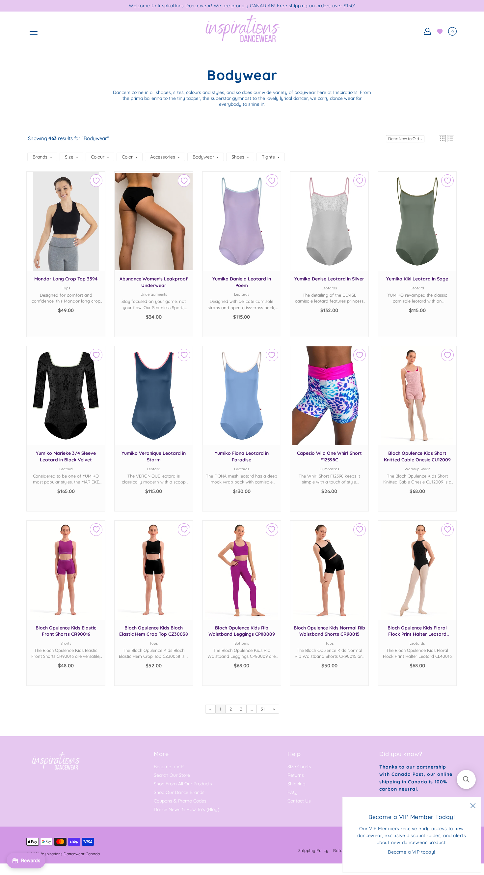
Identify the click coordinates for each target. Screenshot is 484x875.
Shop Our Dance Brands (179, 792)
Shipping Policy (313, 850)
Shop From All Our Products (183, 784)
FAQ (292, 792)
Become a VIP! (169, 767)
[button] (442, 138)
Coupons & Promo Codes (180, 801)
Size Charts (299, 767)
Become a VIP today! (411, 852)
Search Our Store (172, 775)
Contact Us (299, 801)
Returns (295, 775)
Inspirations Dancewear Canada (70, 853)
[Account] (427, 31)
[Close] (473, 805)
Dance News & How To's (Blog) (186, 809)
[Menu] (33, 32)
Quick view (66, 228)
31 (263, 709)
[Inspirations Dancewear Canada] (242, 31)
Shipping (296, 784)
